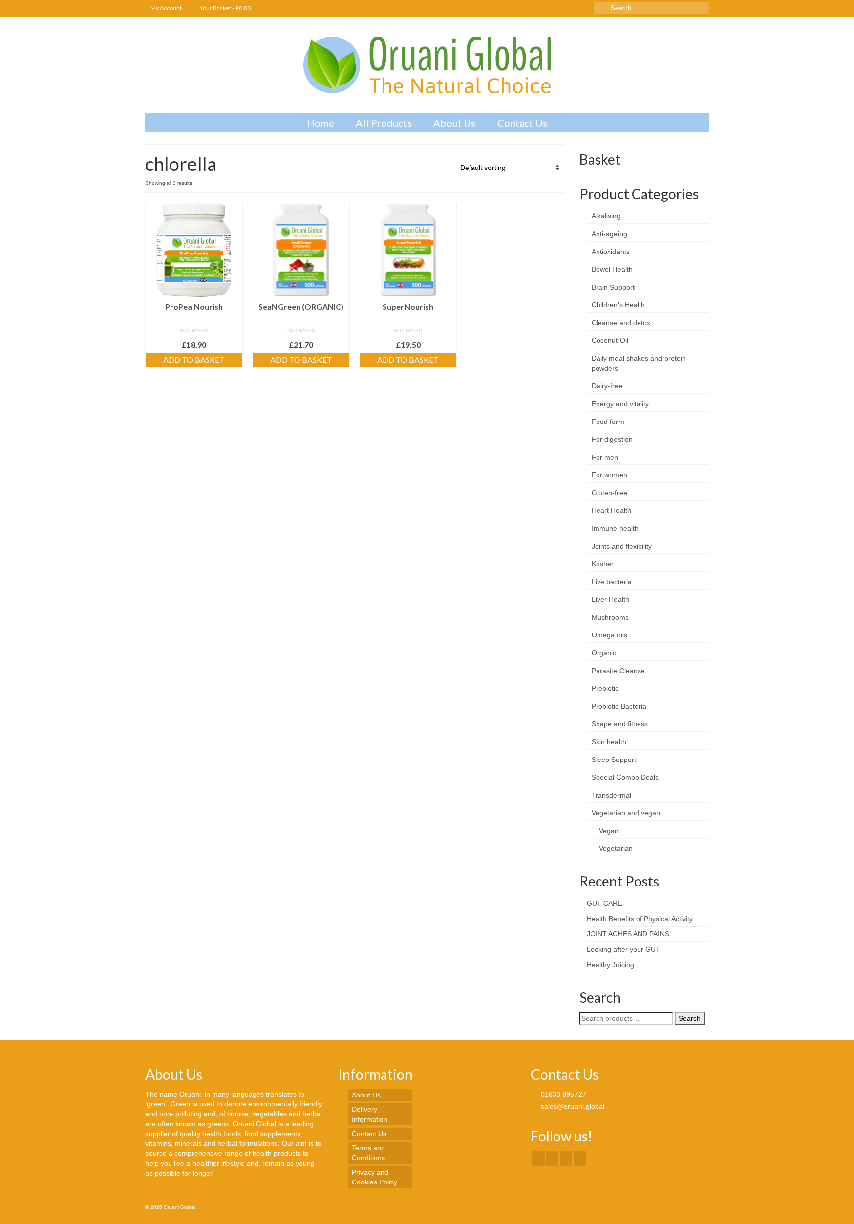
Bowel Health (612, 269)
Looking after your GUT (623, 949)
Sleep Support (614, 759)
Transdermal (611, 795)
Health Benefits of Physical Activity (640, 919)
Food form (608, 421)
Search (690, 1018)
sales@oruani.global (571, 1106)
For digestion (612, 439)
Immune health (615, 528)
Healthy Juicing (610, 965)
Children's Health (618, 305)
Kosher (603, 564)
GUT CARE (604, 903)
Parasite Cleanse (618, 671)
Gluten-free (609, 493)
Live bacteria (612, 582)
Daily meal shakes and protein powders (639, 363)
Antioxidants (611, 251)
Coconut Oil (610, 340)
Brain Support (613, 287)
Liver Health (610, 599)
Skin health (609, 742)
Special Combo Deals (625, 777)
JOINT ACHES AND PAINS (628, 934)
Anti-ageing (609, 234)
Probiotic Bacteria (619, 706)
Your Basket (225, 8)
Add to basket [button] (194, 359)
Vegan (609, 831)
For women (609, 475)
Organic (604, 653)
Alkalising (606, 216)
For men (605, 457)
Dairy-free (607, 386)
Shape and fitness (620, 724)
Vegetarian (616, 848)
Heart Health (611, 510)
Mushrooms (610, 617)
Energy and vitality (620, 404)
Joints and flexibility (622, 546)
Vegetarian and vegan (626, 813)
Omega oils (609, 635)
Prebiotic (605, 688)
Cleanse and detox (621, 323)
